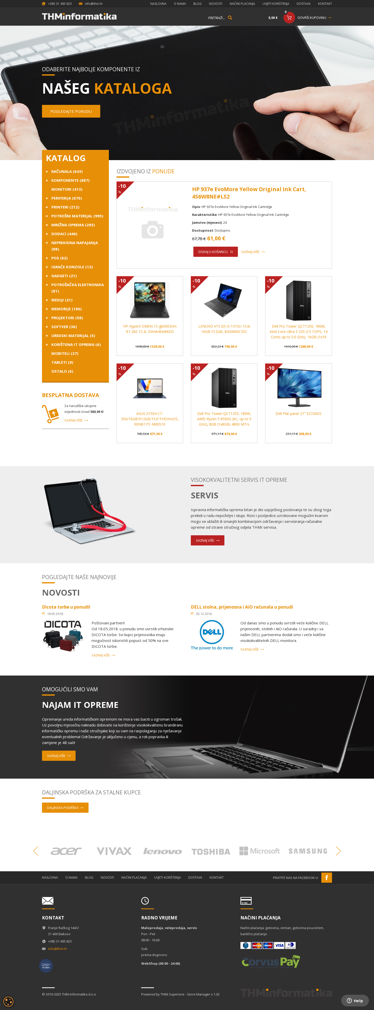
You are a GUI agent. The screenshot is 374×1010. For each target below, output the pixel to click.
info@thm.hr (94, 4)
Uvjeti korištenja (276, 4)
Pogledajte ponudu (71, 111)
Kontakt (325, 4)
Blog (197, 4)
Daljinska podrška (62, 807)
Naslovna (158, 4)
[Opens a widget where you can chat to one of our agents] (355, 1001)
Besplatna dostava (70, 395)
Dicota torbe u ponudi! (66, 607)
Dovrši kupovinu (312, 17)
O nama (180, 4)
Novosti (215, 4)
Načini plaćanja (242, 4)
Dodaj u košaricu (213, 251)
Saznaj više (73, 420)
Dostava (304, 4)
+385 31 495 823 (60, 4)
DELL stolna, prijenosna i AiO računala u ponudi (242, 607)
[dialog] (8, 1001)
